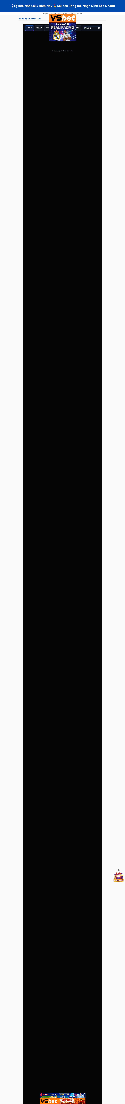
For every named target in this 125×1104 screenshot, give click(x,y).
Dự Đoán (79, 13)
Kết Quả (64, 13)
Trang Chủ (45, 13)
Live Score (53, 13)
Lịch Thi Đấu (72, 13)
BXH (59, 13)
